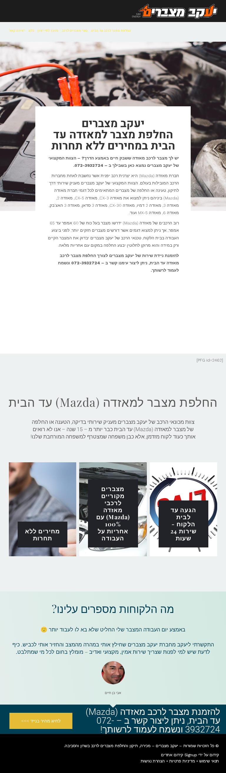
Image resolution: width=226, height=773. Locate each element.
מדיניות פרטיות (182, 761)
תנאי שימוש (209, 761)
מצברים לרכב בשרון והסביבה (89, 745)
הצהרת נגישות (153, 761)
